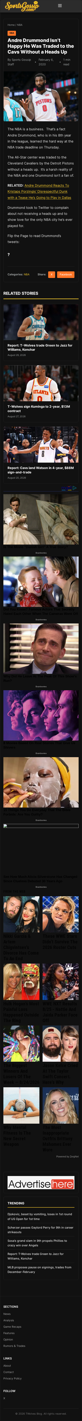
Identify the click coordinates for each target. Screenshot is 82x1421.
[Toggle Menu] (60, 6)
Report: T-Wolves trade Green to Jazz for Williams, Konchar (36, 1256)
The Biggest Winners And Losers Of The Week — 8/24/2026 (21, 1074)
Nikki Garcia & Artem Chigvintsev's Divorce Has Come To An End (21, 947)
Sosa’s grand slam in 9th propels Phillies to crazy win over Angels (37, 1243)
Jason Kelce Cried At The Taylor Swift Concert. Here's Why (60, 1074)
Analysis (8, 1320)
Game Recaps (12, 1326)
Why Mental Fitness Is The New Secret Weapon (17, 1136)
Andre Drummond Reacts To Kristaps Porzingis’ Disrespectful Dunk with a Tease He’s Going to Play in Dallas (39, 191)
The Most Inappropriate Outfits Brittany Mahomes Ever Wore (58, 1139)
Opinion (8, 1339)
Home (11, 24)
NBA (19, 24)
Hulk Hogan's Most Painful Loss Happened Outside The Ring (21, 1012)
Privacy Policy (12, 1378)
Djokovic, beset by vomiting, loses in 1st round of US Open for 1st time (40, 1216)
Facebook (66, 274)
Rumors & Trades (14, 1345)
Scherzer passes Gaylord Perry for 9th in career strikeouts (40, 1230)
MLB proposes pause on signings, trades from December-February (39, 1270)
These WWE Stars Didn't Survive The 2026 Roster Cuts (60, 941)
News (7, 1313)
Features (9, 1333)
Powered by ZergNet (67, 1156)
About (7, 1365)
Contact (8, 1372)
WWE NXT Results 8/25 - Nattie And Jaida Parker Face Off (60, 1012)
